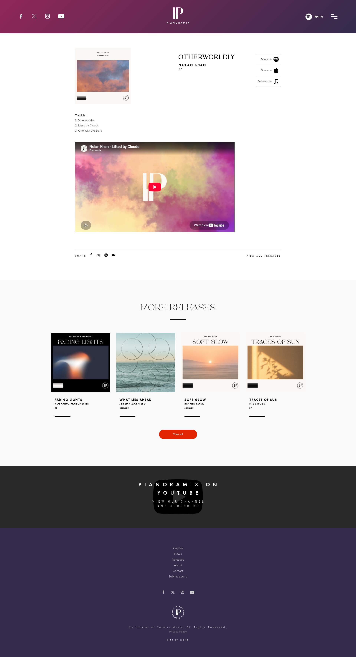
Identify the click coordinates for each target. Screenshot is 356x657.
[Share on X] (99, 255)
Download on (265, 81)
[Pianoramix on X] (34, 16)
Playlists (178, 548)
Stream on (266, 59)
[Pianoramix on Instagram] (47, 16)
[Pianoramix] (178, 17)
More (80, 380)
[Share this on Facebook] (91, 255)
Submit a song (178, 576)
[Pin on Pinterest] (106, 255)
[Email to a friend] (113, 255)
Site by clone (178, 640)
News (178, 554)
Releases (178, 560)
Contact (178, 571)
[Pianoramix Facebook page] (21, 16)
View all (178, 434)
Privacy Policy (178, 631)
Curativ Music (170, 627)
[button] (334, 16)
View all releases (263, 255)
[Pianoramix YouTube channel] (61, 16)
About (178, 565)
